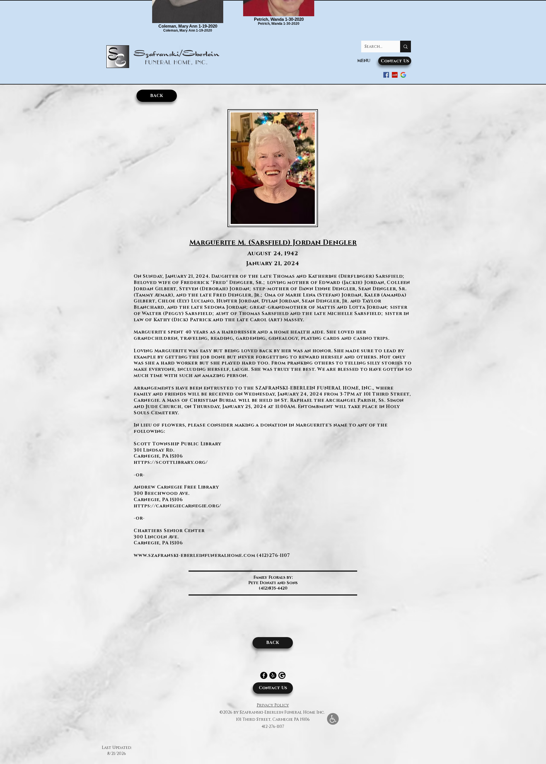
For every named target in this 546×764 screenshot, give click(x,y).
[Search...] (405, 46)
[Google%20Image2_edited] (282, 675)
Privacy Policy (273, 705)
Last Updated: (117, 747)
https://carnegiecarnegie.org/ (177, 506)
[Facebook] (263, 675)
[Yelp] (272, 675)
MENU (363, 60)
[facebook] (386, 75)
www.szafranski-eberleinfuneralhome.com (194, 555)
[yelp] (395, 75)
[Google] (403, 75)
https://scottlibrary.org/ (171, 462)
